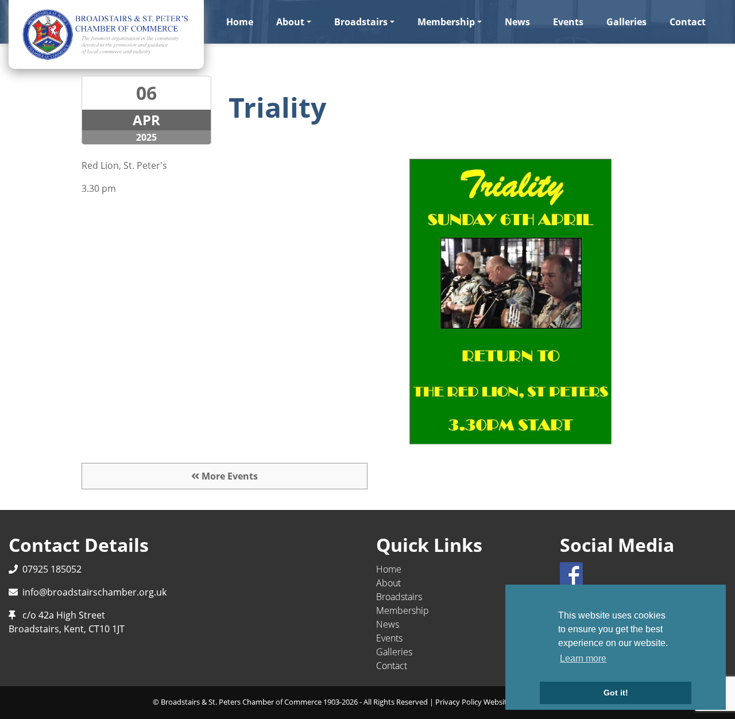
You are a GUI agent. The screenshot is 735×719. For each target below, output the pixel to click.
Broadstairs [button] (361, 22)
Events (568, 22)
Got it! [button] (616, 692)
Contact (688, 22)
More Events (228, 476)
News (517, 22)
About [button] (290, 22)
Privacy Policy (458, 702)
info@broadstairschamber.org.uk (94, 592)
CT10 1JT (106, 629)
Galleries (626, 22)
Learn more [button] (583, 658)
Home (239, 22)
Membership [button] (446, 22)
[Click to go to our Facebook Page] (573, 572)
